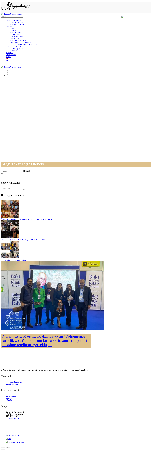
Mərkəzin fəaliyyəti (14, 382)
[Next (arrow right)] (4, 449)
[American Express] (15, 442)
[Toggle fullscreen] (7, 447)
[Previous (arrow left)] (2, 449)
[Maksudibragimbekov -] (12, 14)
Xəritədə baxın (12, 418)
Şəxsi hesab (11, 396)
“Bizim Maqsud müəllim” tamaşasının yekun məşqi (23, 240)
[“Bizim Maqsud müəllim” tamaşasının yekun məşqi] (10, 238)
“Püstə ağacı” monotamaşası (13, 260)
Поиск (26, 171)
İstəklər (9, 398)
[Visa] (8, 439)
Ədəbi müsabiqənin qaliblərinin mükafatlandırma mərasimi (26, 219)
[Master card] (12, 436)
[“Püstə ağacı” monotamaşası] (10, 258)
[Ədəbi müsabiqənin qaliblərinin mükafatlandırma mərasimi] (10, 217)
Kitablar (9, 400)
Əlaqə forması (12, 384)
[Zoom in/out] (9, 447)
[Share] (4, 447)
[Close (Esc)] (2, 447)
